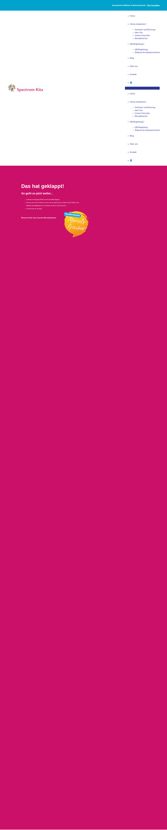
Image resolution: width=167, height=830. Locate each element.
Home (132, 16)
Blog (132, 58)
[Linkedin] (23, 5)
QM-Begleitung (136, 44)
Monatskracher (141, 38)
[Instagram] (16, 5)
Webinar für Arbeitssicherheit (147, 52)
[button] (142, 88)
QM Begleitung (141, 49)
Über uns (134, 66)
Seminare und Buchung (145, 30)
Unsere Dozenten (142, 35)
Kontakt (133, 74)
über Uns (139, 33)
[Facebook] (10, 5)
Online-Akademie (137, 24)
